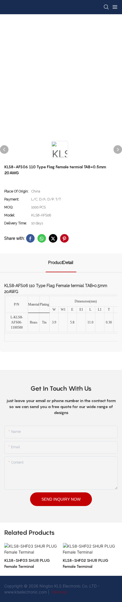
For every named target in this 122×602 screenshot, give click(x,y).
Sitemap (59, 591)
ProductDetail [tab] (61, 262)
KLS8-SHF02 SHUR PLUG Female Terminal (85, 563)
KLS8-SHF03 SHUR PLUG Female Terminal (27, 563)
